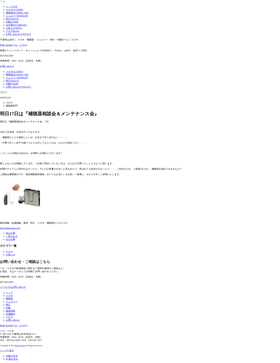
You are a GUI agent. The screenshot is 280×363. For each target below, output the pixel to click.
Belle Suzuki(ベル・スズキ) (13, 45)
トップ (11, 6)
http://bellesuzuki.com (10, 228)
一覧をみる (12, 236)
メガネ (14, 9)
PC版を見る (12, 359)
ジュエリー (17, 16)
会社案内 (16, 25)
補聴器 (17, 13)
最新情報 (10, 311)
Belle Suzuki (20, 345)
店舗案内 (10, 314)
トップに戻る (7, 350)
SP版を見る (12, 356)
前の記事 (10, 233)
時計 (12, 19)
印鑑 (12, 22)
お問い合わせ (18, 34)
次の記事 (10, 239)
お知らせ (14, 28)
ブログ (12, 31)
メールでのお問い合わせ (13, 287)
